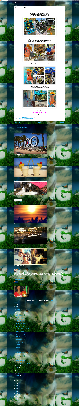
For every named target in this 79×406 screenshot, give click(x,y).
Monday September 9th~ (20, 350)
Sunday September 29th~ (20, 317)
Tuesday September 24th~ (20, 326)
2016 (16, 390)
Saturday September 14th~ (21, 342)
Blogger (52, 300)
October (18, 312)
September (18, 314)
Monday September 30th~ (20, 315)
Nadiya (19, 269)
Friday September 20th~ (20, 333)
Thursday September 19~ (20, 334)
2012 (16, 396)
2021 (16, 382)
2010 (16, 399)
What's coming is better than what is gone (25, 118)
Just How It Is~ (19, 347)
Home (39, 122)
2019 (16, 385)
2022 (16, 380)
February (18, 375)
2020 (16, 383)
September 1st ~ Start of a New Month (23, 363)
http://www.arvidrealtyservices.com (20, 127)
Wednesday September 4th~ (21, 358)
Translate (22, 201)
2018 (16, 386)
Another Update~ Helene (20, 321)
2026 (16, 304)
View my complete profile (18, 279)
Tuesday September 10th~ (20, 349)
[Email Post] (34, 117)
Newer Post (17, 122)
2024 (16, 307)
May (17, 370)
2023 (16, 378)
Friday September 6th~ (20, 355)
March (17, 373)
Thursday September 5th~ (20, 357)
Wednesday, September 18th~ (21, 336)
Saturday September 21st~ (21, 331)
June (17, 368)
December (18, 309)
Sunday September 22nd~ (20, 329)
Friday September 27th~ (20, 320)
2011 (16, 398)
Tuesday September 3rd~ (20, 360)
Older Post (62, 122)
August (17, 365)
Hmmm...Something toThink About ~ (22, 337)
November (18, 310)
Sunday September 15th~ (20, 341)
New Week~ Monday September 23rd (22, 328)
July (17, 367)
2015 (16, 391)
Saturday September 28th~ (21, 318)
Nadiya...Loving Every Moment (18, 2)
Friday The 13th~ (19, 344)
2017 (16, 388)
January (18, 376)
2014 (16, 393)
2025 (16, 306)
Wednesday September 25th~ (21, 325)
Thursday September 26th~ (21, 323)
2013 (16, 394)
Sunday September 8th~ (20, 352)
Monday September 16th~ (20, 339)
